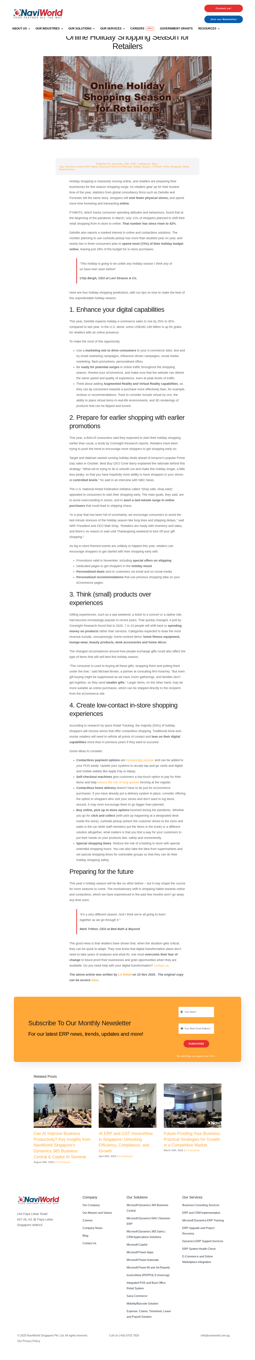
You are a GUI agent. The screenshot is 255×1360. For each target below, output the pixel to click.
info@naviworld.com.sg (215, 1335)
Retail (185, 166)
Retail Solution (67, 169)
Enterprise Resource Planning (115, 166)
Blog (154, 163)
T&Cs (212, 1056)
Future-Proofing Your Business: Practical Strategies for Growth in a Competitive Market (193, 1106)
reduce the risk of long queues (118, 782)
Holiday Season (141, 166)
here (94, 980)
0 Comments (63, 1162)
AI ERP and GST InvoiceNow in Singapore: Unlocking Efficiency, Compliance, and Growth (128, 1106)
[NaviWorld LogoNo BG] (38, 6)
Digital (94, 166)
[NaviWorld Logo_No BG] (38, 1194)
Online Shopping (172, 166)
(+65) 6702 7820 (129, 1335)
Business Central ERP (77, 166)
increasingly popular (140, 760)
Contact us (161, 965)
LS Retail (157, 166)
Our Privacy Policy (28, 1341)
